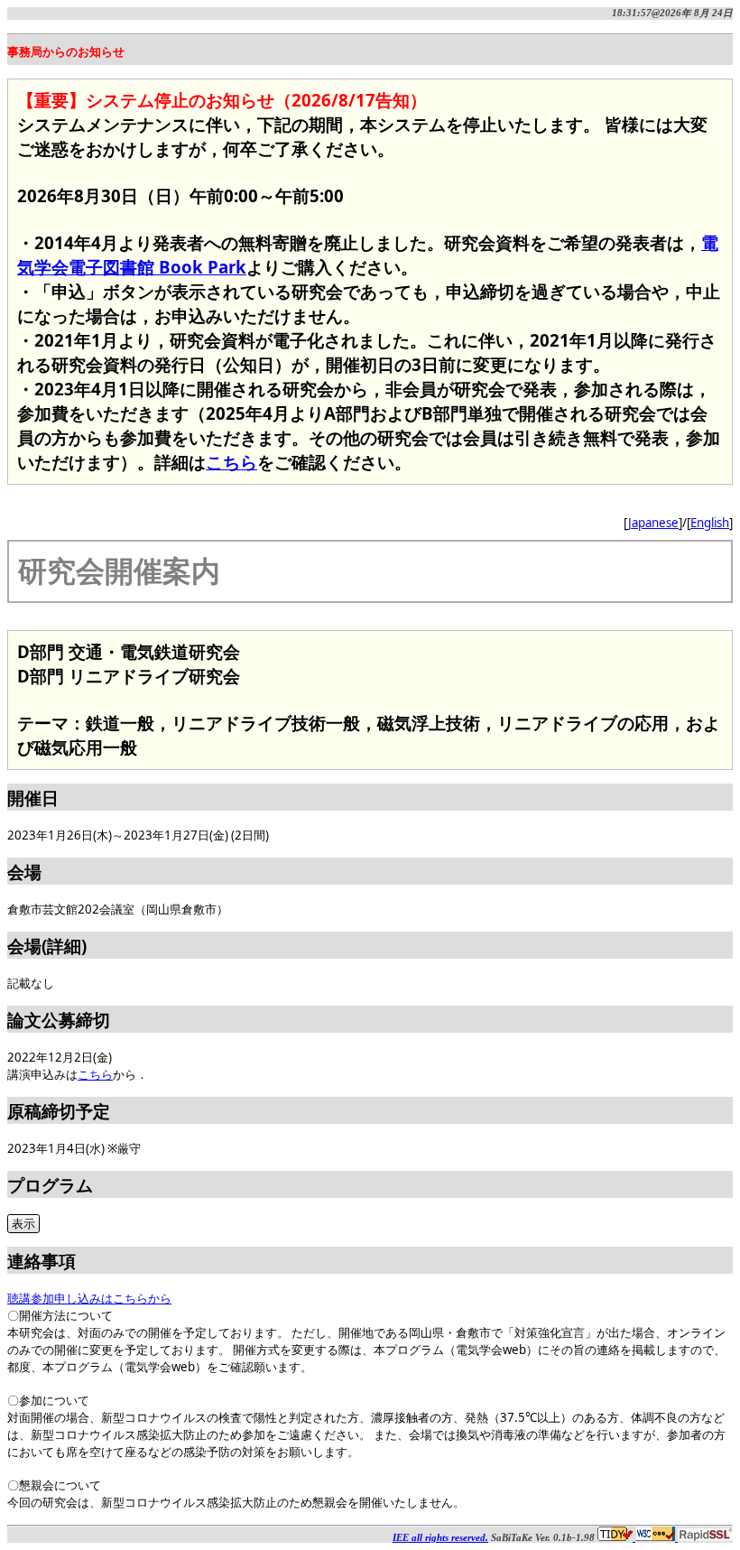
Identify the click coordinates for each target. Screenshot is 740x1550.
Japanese (653, 523)
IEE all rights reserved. (440, 1538)
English (709, 523)
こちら (231, 461)
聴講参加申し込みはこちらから (89, 1298)
